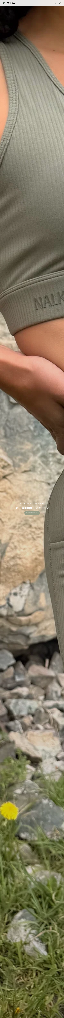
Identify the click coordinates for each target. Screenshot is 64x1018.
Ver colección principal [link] (32, 514)
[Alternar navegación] (4, 3)
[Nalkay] (11, 3)
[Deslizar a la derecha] (37, 1015)
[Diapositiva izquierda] (27, 1015)
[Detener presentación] (31, 1015)
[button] (56, 3)
